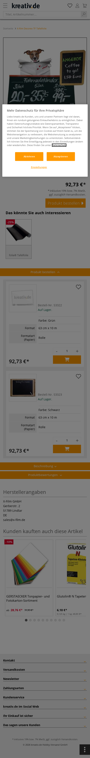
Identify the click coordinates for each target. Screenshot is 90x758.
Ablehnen (29, 156)
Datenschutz (59, 145)
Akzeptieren (61, 156)
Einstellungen (39, 167)
